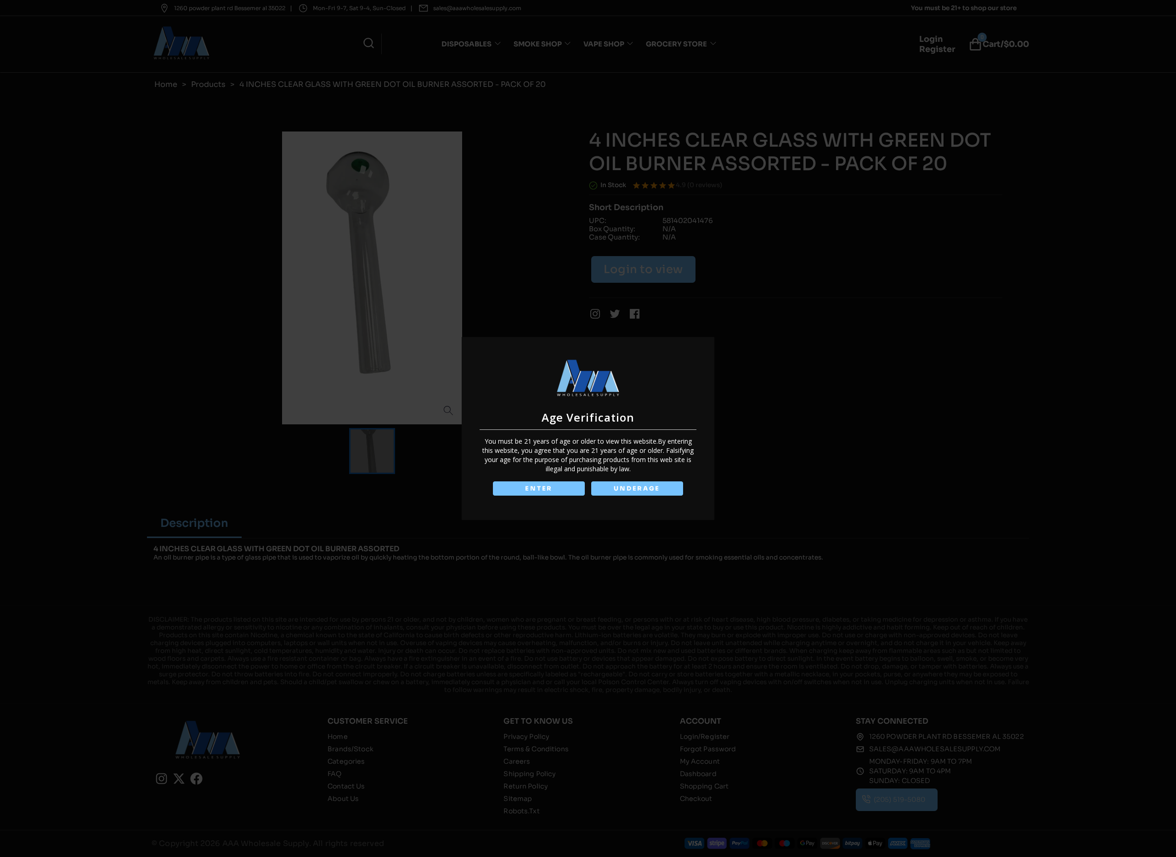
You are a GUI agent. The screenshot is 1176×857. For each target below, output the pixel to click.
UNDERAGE (637, 488)
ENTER (539, 488)
